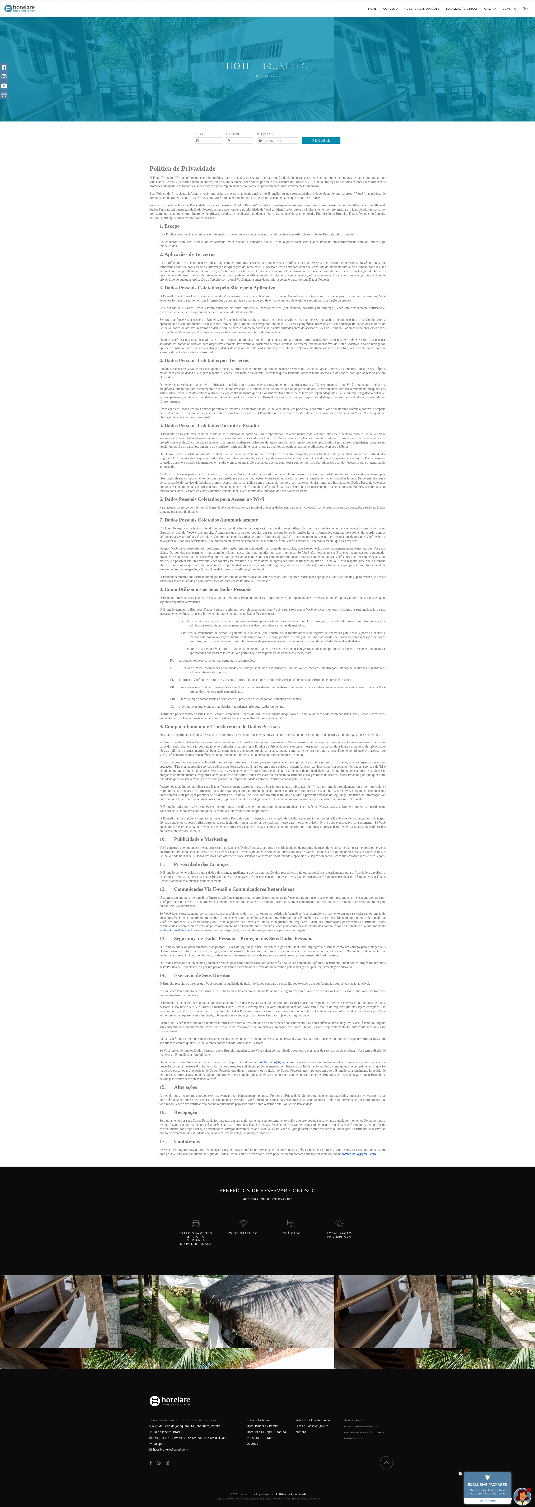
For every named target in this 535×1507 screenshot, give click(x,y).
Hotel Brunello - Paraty (262, 1426)
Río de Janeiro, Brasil (167, 1432)
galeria (323, 1426)
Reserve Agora (354, 1420)
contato (301, 1432)
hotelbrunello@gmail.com (170, 1449)
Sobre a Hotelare (258, 1420)
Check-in (201, 134)
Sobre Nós (303, 1420)
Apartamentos (320, 1420)
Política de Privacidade (291, 1494)
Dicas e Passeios (307, 1426)
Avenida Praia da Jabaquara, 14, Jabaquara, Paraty (186, 1426)
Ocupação (265, 134)
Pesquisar (321, 140)
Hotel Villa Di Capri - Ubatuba (266, 1432)
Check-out (234, 134)
